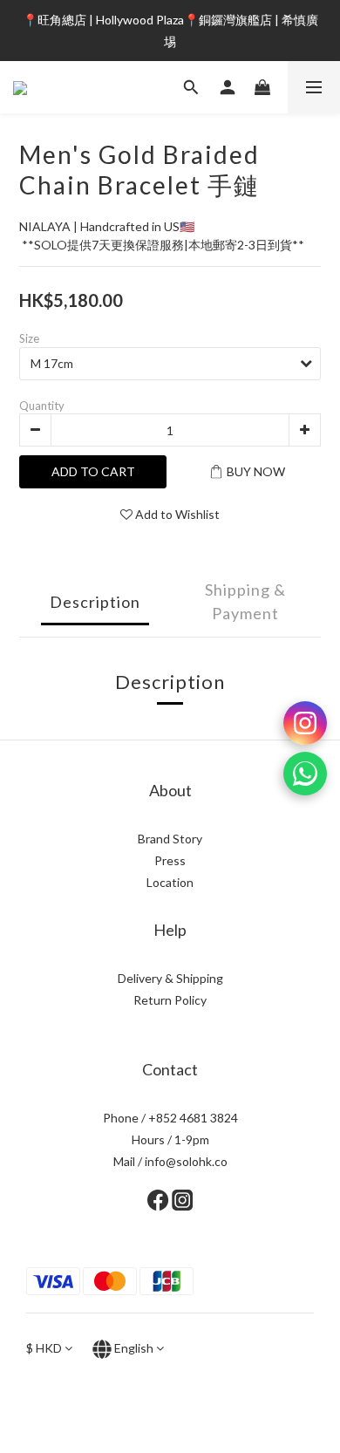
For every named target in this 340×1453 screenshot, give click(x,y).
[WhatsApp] (305, 773)
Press (170, 860)
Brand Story (170, 838)
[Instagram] (305, 723)
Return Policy (170, 1000)
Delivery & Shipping (170, 978)
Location (170, 882)
